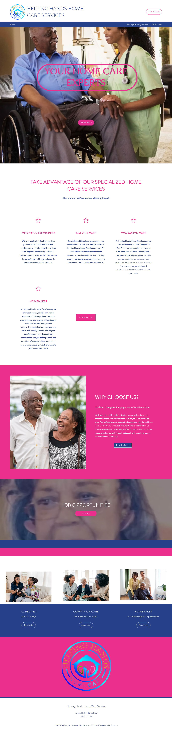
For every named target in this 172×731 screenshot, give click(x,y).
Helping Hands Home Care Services (86, 706)
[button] (143, 625)
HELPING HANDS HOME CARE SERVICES (55, 12)
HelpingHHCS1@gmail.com (137, 24)
